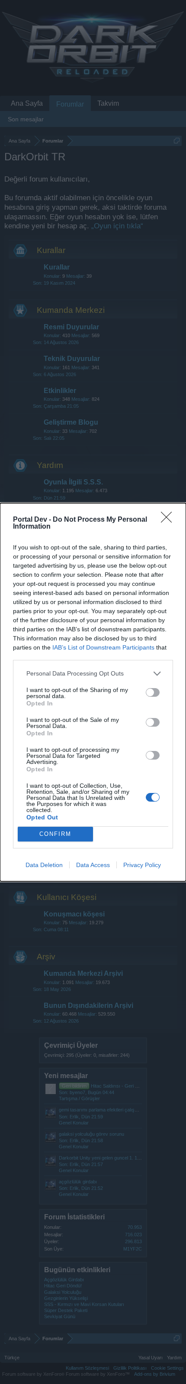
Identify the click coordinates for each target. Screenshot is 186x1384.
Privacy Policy (142, 864)
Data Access (93, 864)
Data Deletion (44, 864)
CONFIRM (55, 834)
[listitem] (93, 673)
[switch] (153, 692)
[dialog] (93, 692)
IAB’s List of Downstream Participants (103, 647)
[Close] (169, 520)
